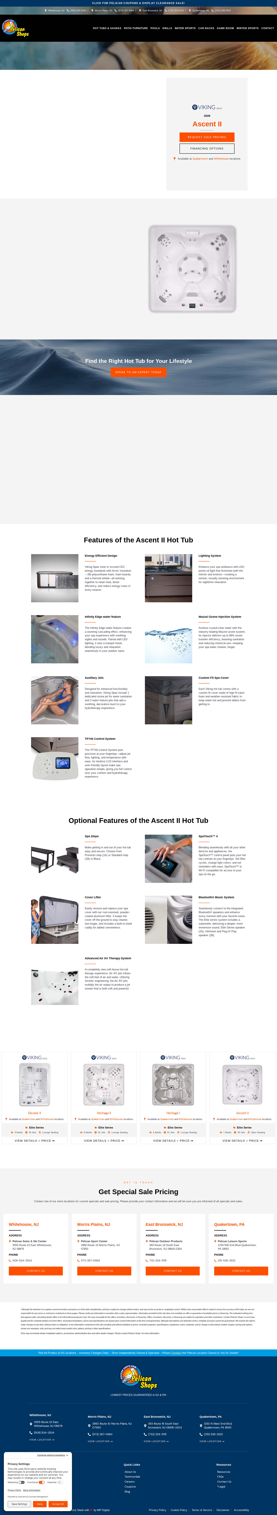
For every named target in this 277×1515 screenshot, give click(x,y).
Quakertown (201, 158)
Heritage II (104, 1113)
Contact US (36, 1271)
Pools (155, 28)
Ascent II (242, 1113)
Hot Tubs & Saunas (107, 28)
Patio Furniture (136, 28)
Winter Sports (248, 28)
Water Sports (185, 28)
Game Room (225, 28)
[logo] (15, 28)
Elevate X (34, 1113)
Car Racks (206, 28)
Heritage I (173, 1113)
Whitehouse (221, 158)
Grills (167, 28)
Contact (267, 28)
